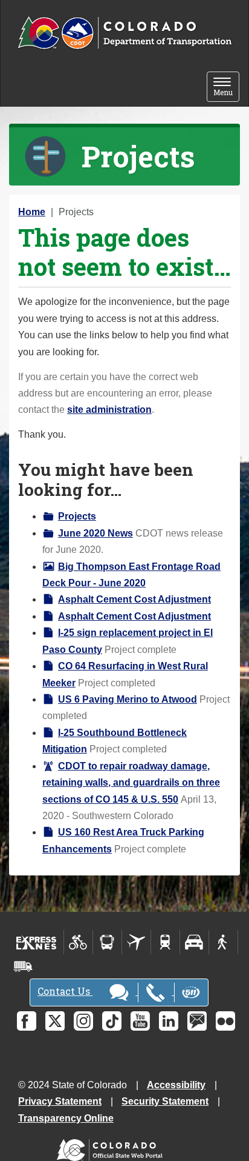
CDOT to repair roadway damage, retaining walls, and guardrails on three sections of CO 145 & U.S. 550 (131, 783)
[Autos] (194, 942)
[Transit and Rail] (107, 942)
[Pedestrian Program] (223, 942)
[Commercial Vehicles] (22, 966)
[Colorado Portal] (112, 1147)
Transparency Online (66, 1118)
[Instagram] (83, 1021)
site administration (109, 409)
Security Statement (165, 1101)
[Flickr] (225, 1021)
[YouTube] (140, 1021)
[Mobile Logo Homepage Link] (124, 33)
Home (31, 212)
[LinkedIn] (168, 1021)
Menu (226, 87)
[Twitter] (55, 1021)
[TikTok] (111, 1021)
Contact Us (64, 991)
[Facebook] (26, 1021)
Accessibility (176, 1085)
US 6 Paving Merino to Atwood (127, 699)
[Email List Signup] (197, 1021)
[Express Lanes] (36, 942)
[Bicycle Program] (78, 942)
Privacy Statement (60, 1101)
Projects (77, 516)
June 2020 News (95, 533)
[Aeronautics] (136, 942)
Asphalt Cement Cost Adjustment (134, 599)
